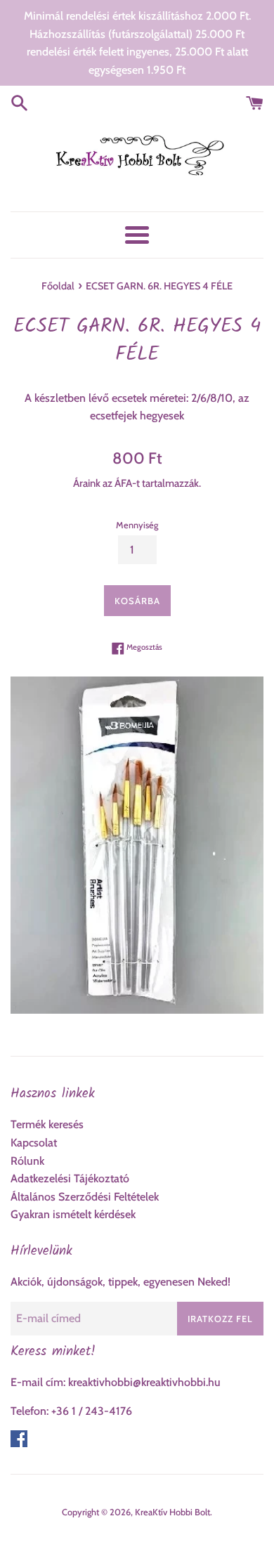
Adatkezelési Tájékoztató (70, 1178)
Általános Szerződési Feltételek (85, 1196)
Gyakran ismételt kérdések (73, 1214)
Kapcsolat (34, 1142)
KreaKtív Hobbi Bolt (172, 1512)
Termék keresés (47, 1124)
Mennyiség (137, 525)
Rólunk (27, 1161)
